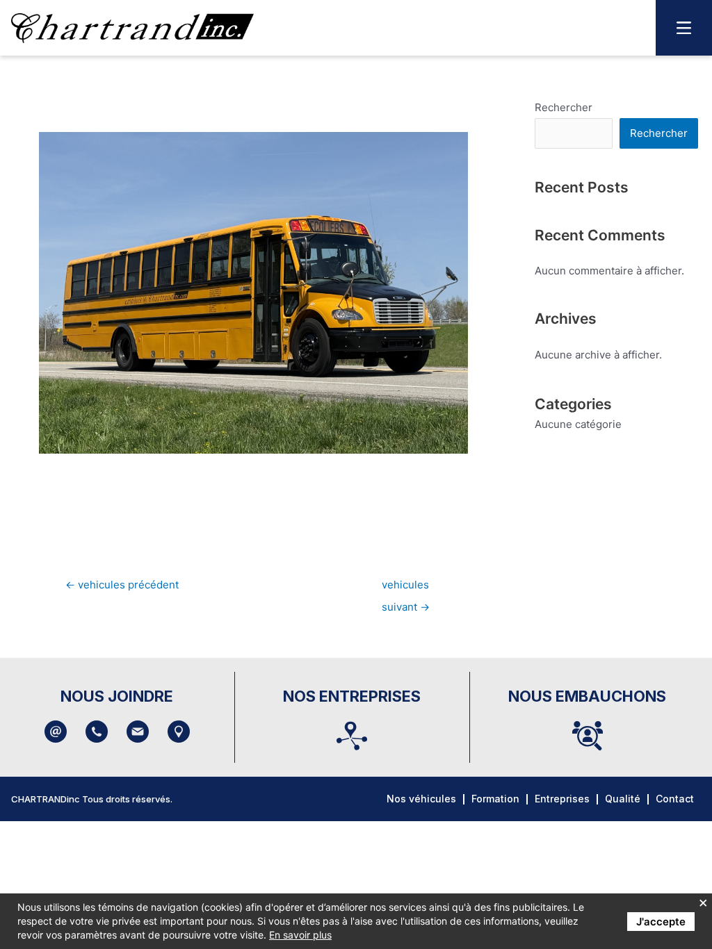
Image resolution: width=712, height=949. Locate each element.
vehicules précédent (122, 584)
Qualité (622, 798)
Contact (675, 798)
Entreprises (562, 798)
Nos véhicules (421, 798)
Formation (495, 798)
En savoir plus (300, 935)
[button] (684, 28)
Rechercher (563, 107)
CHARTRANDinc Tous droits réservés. (91, 798)
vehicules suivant (406, 588)
